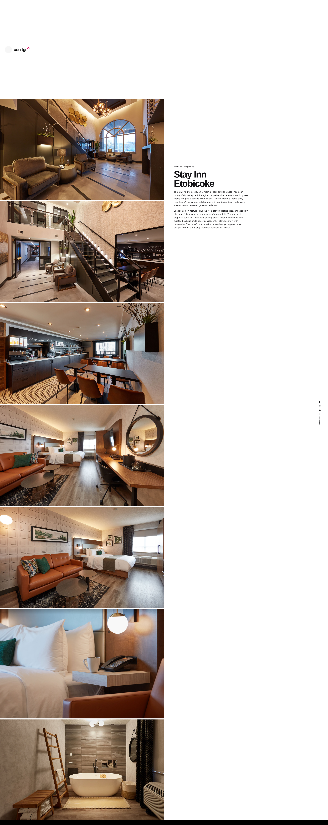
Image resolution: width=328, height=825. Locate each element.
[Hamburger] (8, 49)
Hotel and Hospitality (184, 166)
